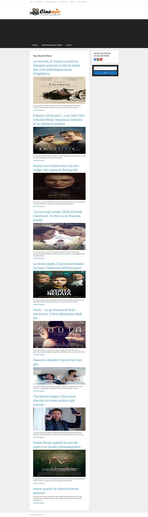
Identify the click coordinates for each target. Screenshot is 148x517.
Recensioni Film (39, 1)
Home (31, 1)
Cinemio (32, 514)
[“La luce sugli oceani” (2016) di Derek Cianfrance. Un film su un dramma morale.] (59, 236)
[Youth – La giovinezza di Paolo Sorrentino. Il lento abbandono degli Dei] (59, 334)
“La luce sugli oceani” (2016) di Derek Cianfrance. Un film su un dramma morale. (57, 216)
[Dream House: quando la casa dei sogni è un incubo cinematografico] (59, 463)
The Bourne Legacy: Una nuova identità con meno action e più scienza (54, 400)
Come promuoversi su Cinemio (52, 45)
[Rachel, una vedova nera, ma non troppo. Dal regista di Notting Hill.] (59, 186)
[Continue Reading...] (39, 110)
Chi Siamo (35, 45)
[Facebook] (95, 59)
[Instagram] (98, 59)
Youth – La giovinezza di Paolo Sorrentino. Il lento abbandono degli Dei (57, 314)
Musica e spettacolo (82, 1)
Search (105, 72)
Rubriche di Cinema (51, 1)
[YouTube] (101, 59)
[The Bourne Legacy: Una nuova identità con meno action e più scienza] (59, 419)
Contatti (69, 45)
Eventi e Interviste (63, 1)
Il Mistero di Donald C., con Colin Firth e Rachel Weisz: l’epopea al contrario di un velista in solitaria (59, 120)
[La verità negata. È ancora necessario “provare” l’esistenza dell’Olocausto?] (59, 284)
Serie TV (72, 1)
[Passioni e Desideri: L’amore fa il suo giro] (59, 375)
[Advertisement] (74, 31)
